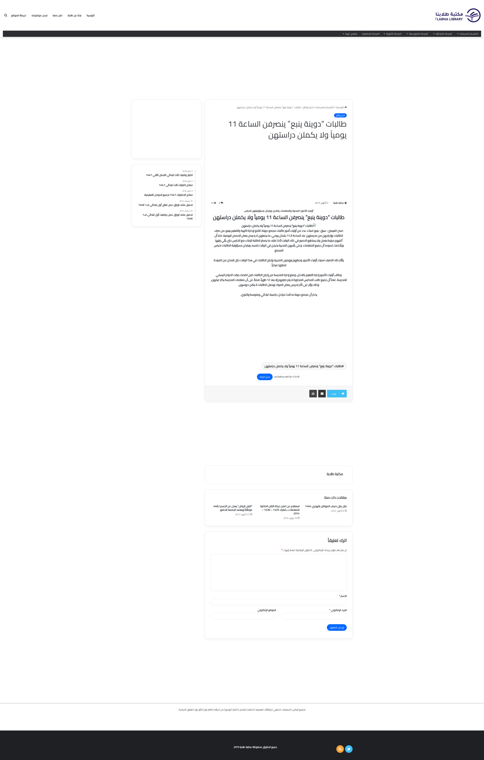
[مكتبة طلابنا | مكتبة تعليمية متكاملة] (457, 15)
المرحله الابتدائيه (444, 33)
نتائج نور (198, 709)
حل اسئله (219, 709)
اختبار (235, 709)
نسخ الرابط (265, 377)
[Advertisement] (242, 67)
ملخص (242, 709)
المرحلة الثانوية (393, 33)
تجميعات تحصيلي (282, 709)
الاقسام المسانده (469, 33)
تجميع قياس (299, 709)
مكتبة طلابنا (338, 203)
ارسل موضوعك (39, 15)
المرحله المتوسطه (418, 33)
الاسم (343, 596)
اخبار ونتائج (308, 107)
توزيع (228, 709)
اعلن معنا (57, 15)
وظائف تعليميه (263, 709)
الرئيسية (91, 15)
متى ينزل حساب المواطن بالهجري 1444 (326, 506)
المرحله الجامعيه (370, 33)
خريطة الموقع (18, 15)
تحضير (251, 709)
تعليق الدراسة (186, 709)
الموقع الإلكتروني (266, 610)
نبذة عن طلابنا (74, 15)
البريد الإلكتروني (338, 610)
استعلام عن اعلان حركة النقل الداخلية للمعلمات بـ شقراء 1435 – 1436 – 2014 (279, 510)
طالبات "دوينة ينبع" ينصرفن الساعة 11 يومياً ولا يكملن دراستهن (303, 366)
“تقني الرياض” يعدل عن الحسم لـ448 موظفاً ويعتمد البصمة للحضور (232, 508)
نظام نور (208, 709)
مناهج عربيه (351, 33)
